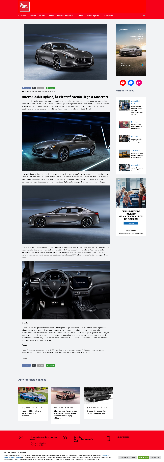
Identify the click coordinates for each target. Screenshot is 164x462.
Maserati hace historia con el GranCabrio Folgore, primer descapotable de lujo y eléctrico (65, 414)
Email (41, 88)
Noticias (21, 16)
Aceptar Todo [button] (143, 457)
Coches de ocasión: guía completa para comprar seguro (137, 170)
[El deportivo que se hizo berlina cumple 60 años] (98, 395)
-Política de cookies (37, 445)
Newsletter (108, 16)
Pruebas (42, 16)
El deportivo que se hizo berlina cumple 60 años (96, 412)
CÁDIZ (133, 104)
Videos (51, 16)
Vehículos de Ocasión (65, 16)
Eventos (80, 16)
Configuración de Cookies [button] (128, 457)
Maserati (25, 358)
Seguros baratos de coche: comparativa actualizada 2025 (137, 155)
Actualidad (135, 101)
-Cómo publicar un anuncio (83, 439)
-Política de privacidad (38, 443)
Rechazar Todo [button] (155, 457)
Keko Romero (27, 91)
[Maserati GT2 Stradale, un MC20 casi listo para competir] (33, 395)
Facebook (26, 88)
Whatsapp (51, 88)
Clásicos (33, 16)
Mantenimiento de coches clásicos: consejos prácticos (136, 141)
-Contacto (77, 437)
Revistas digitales (92, 16)
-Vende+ (76, 441)
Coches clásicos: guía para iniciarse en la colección (136, 126)
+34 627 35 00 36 (123, 437)
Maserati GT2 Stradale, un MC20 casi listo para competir (32, 413)
